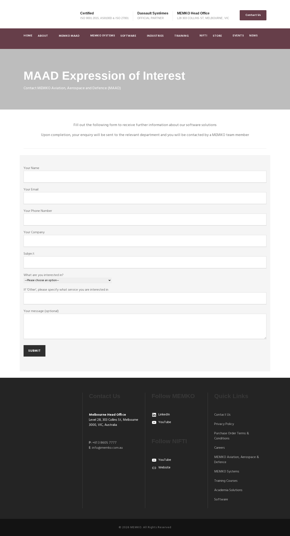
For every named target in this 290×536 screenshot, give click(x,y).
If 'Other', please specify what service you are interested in (66, 290)
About (43, 35)
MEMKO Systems (102, 35)
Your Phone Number (38, 211)
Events (238, 35)
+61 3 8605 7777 (104, 443)
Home (28, 35)
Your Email (31, 189)
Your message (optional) (41, 311)
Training (181, 35)
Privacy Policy (224, 424)
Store (217, 35)
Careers (219, 448)
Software (128, 35)
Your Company (34, 232)
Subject (29, 254)
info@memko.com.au (107, 448)
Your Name (31, 168)
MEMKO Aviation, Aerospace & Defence (236, 459)
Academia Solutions (228, 490)
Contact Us (253, 15)
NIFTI (203, 35)
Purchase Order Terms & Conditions (231, 436)
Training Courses (226, 481)
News (253, 35)
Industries (155, 35)
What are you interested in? (43, 275)
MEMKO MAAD (69, 35)
